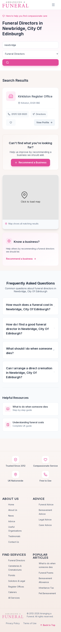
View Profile (42, 122)
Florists (11, 575)
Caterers (12, 592)
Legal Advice (45, 519)
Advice (11, 521)
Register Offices (16, 586)
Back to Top (49, 625)
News (11, 515)
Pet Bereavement (47, 593)
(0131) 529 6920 (19, 114)
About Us (12, 510)
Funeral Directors (16, 560)
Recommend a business (19, 258)
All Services (14, 598)
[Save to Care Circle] (11, 122)
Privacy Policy (13, 623)
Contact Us (13, 542)
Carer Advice (45, 525)
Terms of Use (29, 623)
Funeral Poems (46, 572)
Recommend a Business (32, 162)
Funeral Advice (46, 504)
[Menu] (53, 4)
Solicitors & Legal (16, 581)
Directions (41, 114)
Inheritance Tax (46, 588)
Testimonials (14, 536)
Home (11, 504)
